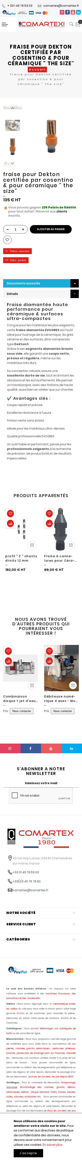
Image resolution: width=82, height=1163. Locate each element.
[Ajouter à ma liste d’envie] (7, 240)
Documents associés (23, 283)
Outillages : (13, 1082)
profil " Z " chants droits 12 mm (21, 558)
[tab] (41, 294)
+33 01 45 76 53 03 (26, 872)
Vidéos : (11, 1003)
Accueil (37, 70)
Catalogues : (14, 1028)
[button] (17, 251)
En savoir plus (52, 1145)
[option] (12, 146)
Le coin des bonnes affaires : (27, 988)
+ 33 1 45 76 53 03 (19, 6)
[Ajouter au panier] (32, 545)
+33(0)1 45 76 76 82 (27, 881)
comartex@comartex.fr (61, 6)
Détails (12, 294)
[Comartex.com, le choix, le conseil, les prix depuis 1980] (42, 24)
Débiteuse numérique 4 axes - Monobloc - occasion (61, 698)
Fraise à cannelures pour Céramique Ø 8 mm (59, 558)
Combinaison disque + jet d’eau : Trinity (20, 698)
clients (61, 211)
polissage (11, 1087)
